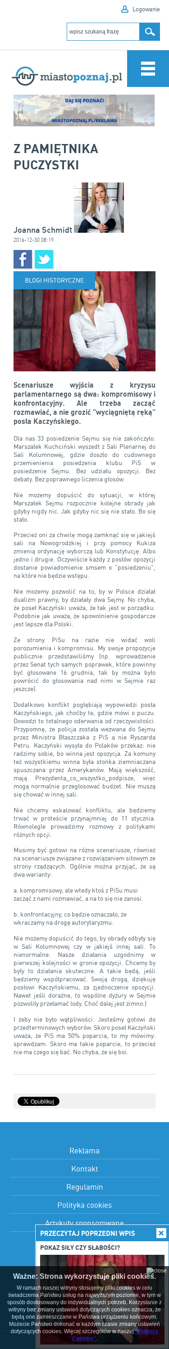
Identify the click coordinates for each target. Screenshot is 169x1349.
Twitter (44, 259)
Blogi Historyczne (54, 280)
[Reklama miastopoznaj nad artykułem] (84, 110)
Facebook (23, 259)
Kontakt (84, 1168)
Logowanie (146, 9)
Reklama (84, 1150)
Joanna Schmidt (44, 230)
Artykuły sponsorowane (84, 1223)
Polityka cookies (84, 1205)
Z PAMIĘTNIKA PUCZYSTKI (56, 156)
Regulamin (84, 1187)
